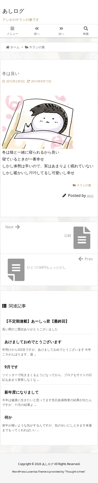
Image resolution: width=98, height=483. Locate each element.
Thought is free (75, 471)
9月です (11, 366)
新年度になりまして (22, 392)
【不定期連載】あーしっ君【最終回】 (37, 321)
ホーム (15, 47)
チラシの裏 (37, 47)
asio (90, 195)
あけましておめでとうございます (33, 341)
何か (8, 417)
